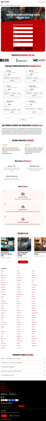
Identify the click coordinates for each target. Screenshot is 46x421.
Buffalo (2, 280)
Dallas (33, 294)
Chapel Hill (3, 284)
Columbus (3, 291)
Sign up (21, 406)
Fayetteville (3, 301)
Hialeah (2, 315)
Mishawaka (3, 338)
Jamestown (19, 322)
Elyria (18, 298)
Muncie (2, 340)
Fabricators (18, 5)
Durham (18, 296)
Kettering (33, 324)
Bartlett (18, 275)
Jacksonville (3, 322)
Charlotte (19, 284)
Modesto (18, 338)
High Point (19, 315)
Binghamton (3, 277)
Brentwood (34, 277)
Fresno (18, 305)
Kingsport (3, 326)
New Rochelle (3, 345)
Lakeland (33, 329)
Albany (18, 270)
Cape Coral (3, 282)
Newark (18, 343)
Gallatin (2, 308)
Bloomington (19, 277)
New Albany (3, 343)
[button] (12, 76)
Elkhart (33, 296)
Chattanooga (34, 284)
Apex (2, 273)
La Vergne (19, 331)
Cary (33, 282)
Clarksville (34, 287)
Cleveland (19, 289)
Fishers (18, 301)
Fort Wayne (19, 303)
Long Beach (34, 331)
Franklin (33, 303)
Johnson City (3, 324)
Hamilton (2, 312)
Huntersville (19, 317)
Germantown (3, 310)
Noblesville (3, 347)
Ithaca (18, 319)
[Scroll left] (1, 246)
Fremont (2, 305)
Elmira (2, 298)
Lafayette (19, 329)
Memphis (18, 333)
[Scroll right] (44, 246)
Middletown (19, 336)
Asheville (18, 273)
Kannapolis (19, 324)
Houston (2, 317)
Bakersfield (3, 275)
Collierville (34, 289)
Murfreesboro (19, 340)
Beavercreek (34, 275)
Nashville (33, 340)
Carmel (18, 282)
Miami (2, 336)
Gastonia (33, 308)
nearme (2, 5)
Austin (33, 273)
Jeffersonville (34, 322)
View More (23, 119)
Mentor (33, 333)
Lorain (2, 333)
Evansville (34, 298)
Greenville (34, 310)
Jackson (33, 319)
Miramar (33, 336)
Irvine (2, 319)
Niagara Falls (12, 5)
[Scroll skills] (20, 78)
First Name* (15, 26)
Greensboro (19, 310)
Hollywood (34, 315)
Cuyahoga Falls (20, 294)
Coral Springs (3, 294)
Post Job (40, 1)
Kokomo (33, 326)
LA (1, 329)
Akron (2, 270)
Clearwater (3, 289)
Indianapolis (34, 317)
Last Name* (14, 30)
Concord (33, 291)
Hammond (19, 312)
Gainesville (34, 305)
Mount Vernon (34, 338)
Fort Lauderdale (4, 303)
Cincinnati (19, 287)
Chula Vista (3, 287)
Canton (33, 280)
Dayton (2, 296)
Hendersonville (35, 312)
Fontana (33, 301)
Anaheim (33, 270)
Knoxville (18, 326)
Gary (18, 308)
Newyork (7, 5)
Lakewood (3, 331)
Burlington (19, 280)
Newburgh (34, 343)
